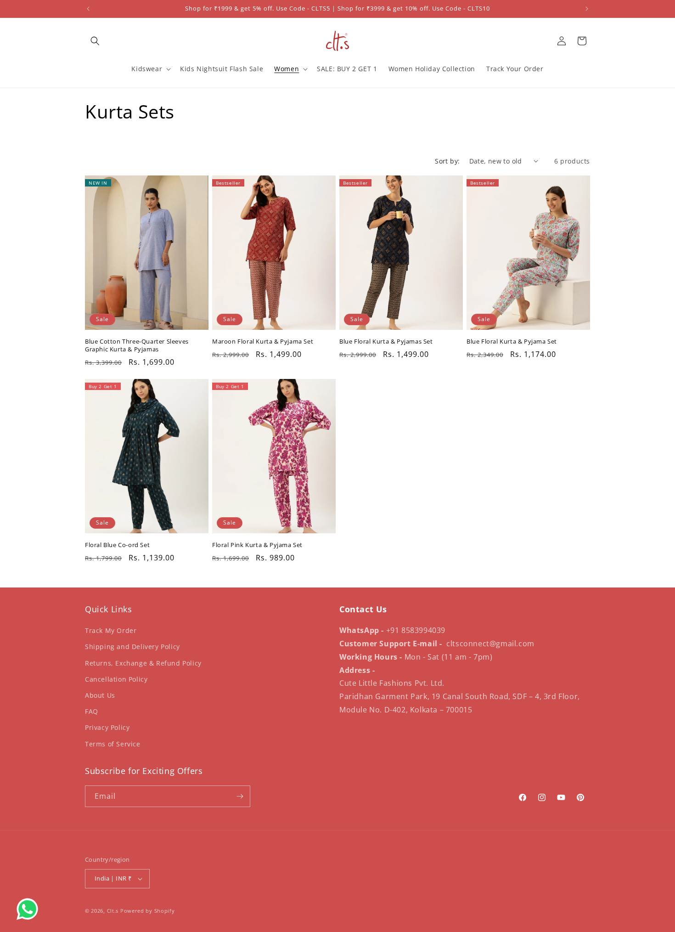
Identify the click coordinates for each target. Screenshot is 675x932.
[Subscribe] (240, 796)
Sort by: (447, 161)
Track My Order (110, 630)
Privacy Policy (107, 727)
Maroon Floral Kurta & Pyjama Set (262, 341)
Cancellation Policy (116, 679)
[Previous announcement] (88, 8)
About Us (100, 695)
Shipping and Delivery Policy (132, 646)
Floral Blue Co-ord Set (117, 545)
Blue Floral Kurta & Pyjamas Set (386, 341)
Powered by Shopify (147, 910)
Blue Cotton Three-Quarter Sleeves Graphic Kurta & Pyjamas (137, 345)
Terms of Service (113, 744)
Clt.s (113, 910)
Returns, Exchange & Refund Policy (143, 663)
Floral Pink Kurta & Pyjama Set (257, 545)
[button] (95, 41)
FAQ (91, 711)
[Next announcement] (587, 8)
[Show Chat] (29, 909)
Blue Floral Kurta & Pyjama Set (512, 341)
